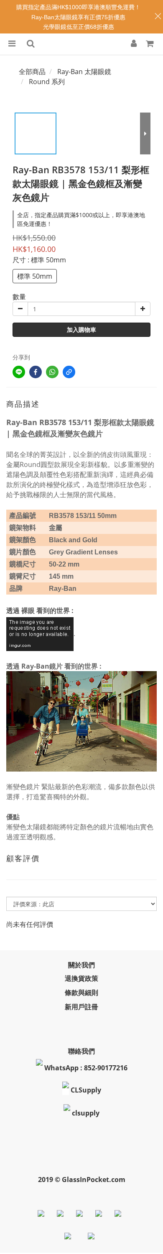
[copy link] (69, 372)
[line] (19, 372)
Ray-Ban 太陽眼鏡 (84, 71)
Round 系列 (47, 81)
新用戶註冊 (81, 1006)
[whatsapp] (52, 372)
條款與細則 (81, 992)
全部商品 (32, 71)
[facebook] (35, 372)
